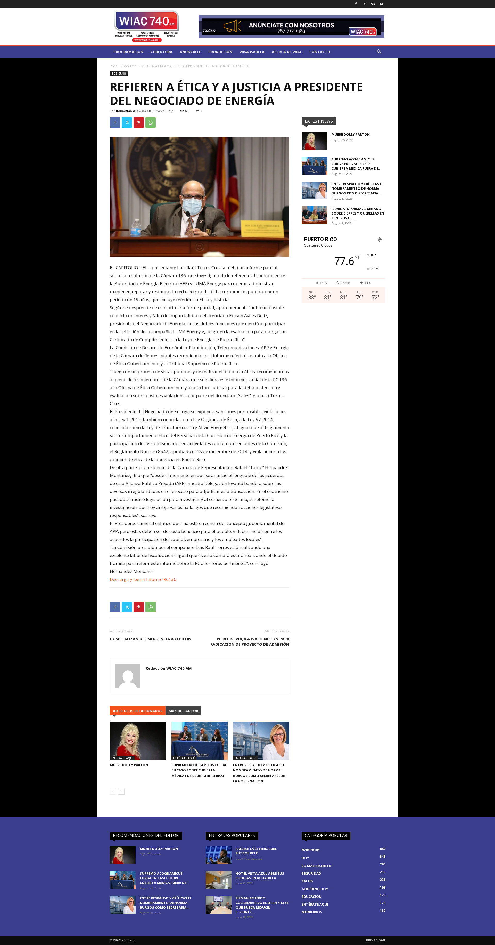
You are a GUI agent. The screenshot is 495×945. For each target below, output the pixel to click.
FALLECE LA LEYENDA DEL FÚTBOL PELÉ (256, 851)
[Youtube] (381, 4)
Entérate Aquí (122, 758)
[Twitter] (364, 4)
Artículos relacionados (137, 710)
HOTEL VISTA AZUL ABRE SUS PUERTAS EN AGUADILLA (260, 875)
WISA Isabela (252, 51)
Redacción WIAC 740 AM (134, 111)
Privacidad (375, 940)
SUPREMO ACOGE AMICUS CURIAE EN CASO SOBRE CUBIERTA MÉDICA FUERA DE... (356, 164)
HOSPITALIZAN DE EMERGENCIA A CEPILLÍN (150, 638)
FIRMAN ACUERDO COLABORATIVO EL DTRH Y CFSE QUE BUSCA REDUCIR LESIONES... (262, 905)
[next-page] (121, 791)
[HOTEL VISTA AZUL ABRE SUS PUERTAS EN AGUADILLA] (219, 880)
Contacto (319, 51)
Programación (128, 51)
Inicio (114, 66)
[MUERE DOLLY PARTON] (138, 741)
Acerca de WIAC (287, 51)
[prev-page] (113, 791)
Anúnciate (190, 51)
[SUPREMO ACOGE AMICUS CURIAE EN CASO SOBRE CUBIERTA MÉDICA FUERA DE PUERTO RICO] (199, 741)
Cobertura (161, 51)
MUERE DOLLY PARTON (129, 764)
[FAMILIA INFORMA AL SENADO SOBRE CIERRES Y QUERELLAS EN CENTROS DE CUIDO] (314, 215)
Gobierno (129, 66)
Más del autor (183, 710)
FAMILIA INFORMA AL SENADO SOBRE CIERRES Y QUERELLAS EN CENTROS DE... (358, 213)
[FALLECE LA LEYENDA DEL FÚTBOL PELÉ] (219, 855)
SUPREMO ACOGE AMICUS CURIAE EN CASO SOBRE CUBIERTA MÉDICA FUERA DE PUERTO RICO (199, 770)
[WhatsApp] (150, 122)
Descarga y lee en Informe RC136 (143, 579)
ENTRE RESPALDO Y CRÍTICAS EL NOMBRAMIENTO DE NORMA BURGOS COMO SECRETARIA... (357, 188)
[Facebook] (356, 4)
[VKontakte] (373, 4)
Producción (220, 51)
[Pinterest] (139, 122)
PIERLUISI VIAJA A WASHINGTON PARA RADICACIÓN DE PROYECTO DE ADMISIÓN (249, 641)
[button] (379, 52)
